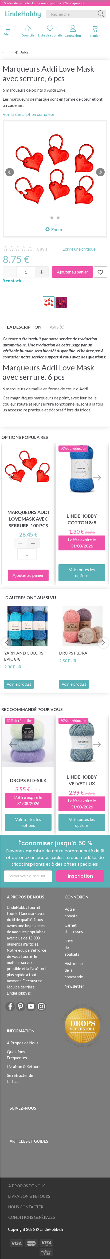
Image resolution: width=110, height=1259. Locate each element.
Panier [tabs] (95, 36)
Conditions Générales (31, 1217)
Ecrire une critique (79, 248)
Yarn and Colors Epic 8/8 (23, 655)
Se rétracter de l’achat (20, 1078)
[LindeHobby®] (23, 13)
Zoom (56, 229)
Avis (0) (57, 326)
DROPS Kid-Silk (28, 780)
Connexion (72, 36)
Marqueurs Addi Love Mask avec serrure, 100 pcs (28, 518)
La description (24, 326)
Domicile (27, 35)
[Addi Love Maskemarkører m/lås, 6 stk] (55, 172)
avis (42, 248)
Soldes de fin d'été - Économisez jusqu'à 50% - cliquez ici (44, 3)
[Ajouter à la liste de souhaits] (100, 272)
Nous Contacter (25, 1207)
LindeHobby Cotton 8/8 (82, 519)
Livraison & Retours (24, 1066)
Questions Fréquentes (17, 1054)
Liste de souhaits (50, 35)
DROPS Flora (73, 652)
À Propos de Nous (22, 1043)
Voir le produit (19, 684)
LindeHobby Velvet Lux (82, 780)
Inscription (80, 876)
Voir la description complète (28, 114)
